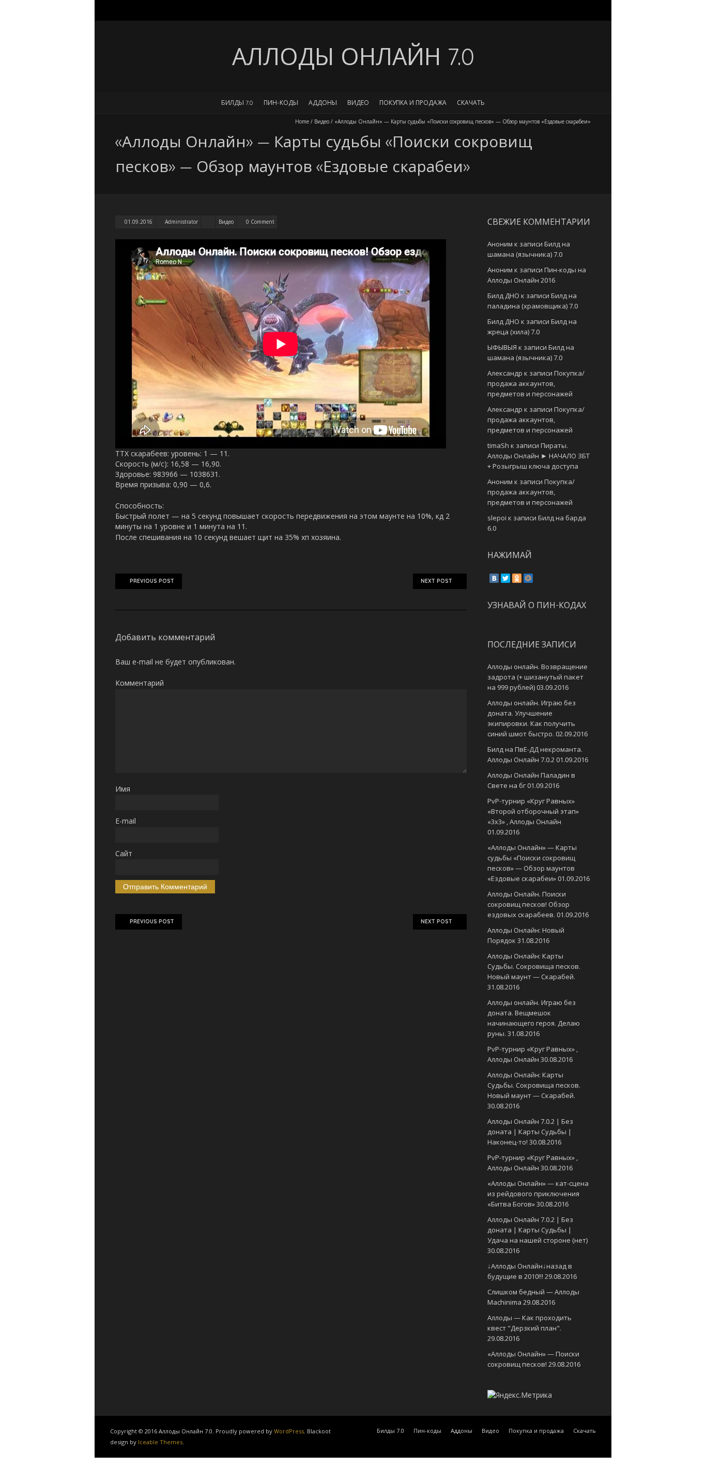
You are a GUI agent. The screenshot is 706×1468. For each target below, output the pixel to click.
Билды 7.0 (237, 102)
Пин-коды (281, 102)
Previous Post (152, 581)
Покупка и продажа (413, 102)
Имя (122, 789)
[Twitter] (505, 578)
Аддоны (323, 102)
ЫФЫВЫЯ (502, 347)
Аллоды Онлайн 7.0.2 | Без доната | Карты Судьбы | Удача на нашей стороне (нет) (537, 1230)
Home (302, 121)
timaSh (498, 445)
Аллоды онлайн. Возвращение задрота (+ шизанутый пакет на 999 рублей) (537, 677)
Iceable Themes (160, 1442)
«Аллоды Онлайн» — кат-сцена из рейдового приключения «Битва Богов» (538, 1194)
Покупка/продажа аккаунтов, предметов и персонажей (536, 383)
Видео (358, 102)
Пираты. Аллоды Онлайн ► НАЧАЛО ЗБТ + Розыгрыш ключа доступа (538, 456)
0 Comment (260, 221)
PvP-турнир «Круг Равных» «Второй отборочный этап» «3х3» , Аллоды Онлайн (533, 811)
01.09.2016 (138, 221)
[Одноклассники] (516, 578)
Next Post (436, 581)
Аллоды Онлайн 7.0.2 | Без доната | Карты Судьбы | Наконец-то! (530, 1132)
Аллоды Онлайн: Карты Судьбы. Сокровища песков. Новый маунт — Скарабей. (533, 966)
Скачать (471, 102)
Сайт (123, 853)
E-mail (125, 821)
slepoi (497, 517)
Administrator (181, 221)
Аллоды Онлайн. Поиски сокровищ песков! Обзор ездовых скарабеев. (528, 904)
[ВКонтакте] (494, 578)
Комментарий (139, 683)
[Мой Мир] (528, 578)
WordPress (289, 1431)
